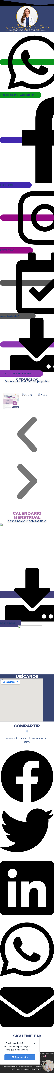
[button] (27, 434)
